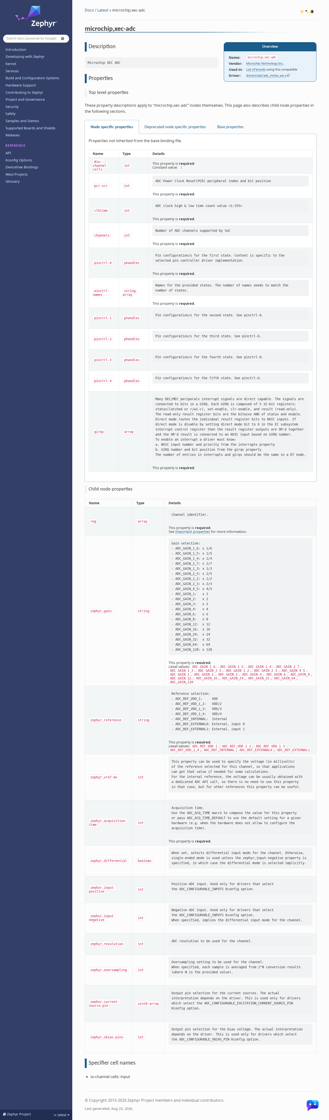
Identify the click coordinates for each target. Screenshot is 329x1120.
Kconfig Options (19, 160)
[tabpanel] (201, 308)
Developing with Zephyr (25, 56)
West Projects (17, 174)
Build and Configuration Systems (32, 78)
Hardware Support (21, 85)
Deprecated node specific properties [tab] (175, 127)
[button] (63, 38)
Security (12, 106)
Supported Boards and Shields (30, 128)
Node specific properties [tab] (112, 127)
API (8, 153)
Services (12, 71)
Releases (13, 135)
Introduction (16, 49)
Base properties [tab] (230, 127)
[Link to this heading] (138, 29)
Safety (10, 113)
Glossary (13, 181)
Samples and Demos (22, 121)
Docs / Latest (96, 10)
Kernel (11, 63)
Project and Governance (25, 99)
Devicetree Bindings (22, 167)
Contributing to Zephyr (24, 92)
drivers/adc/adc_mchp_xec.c (266, 75)
